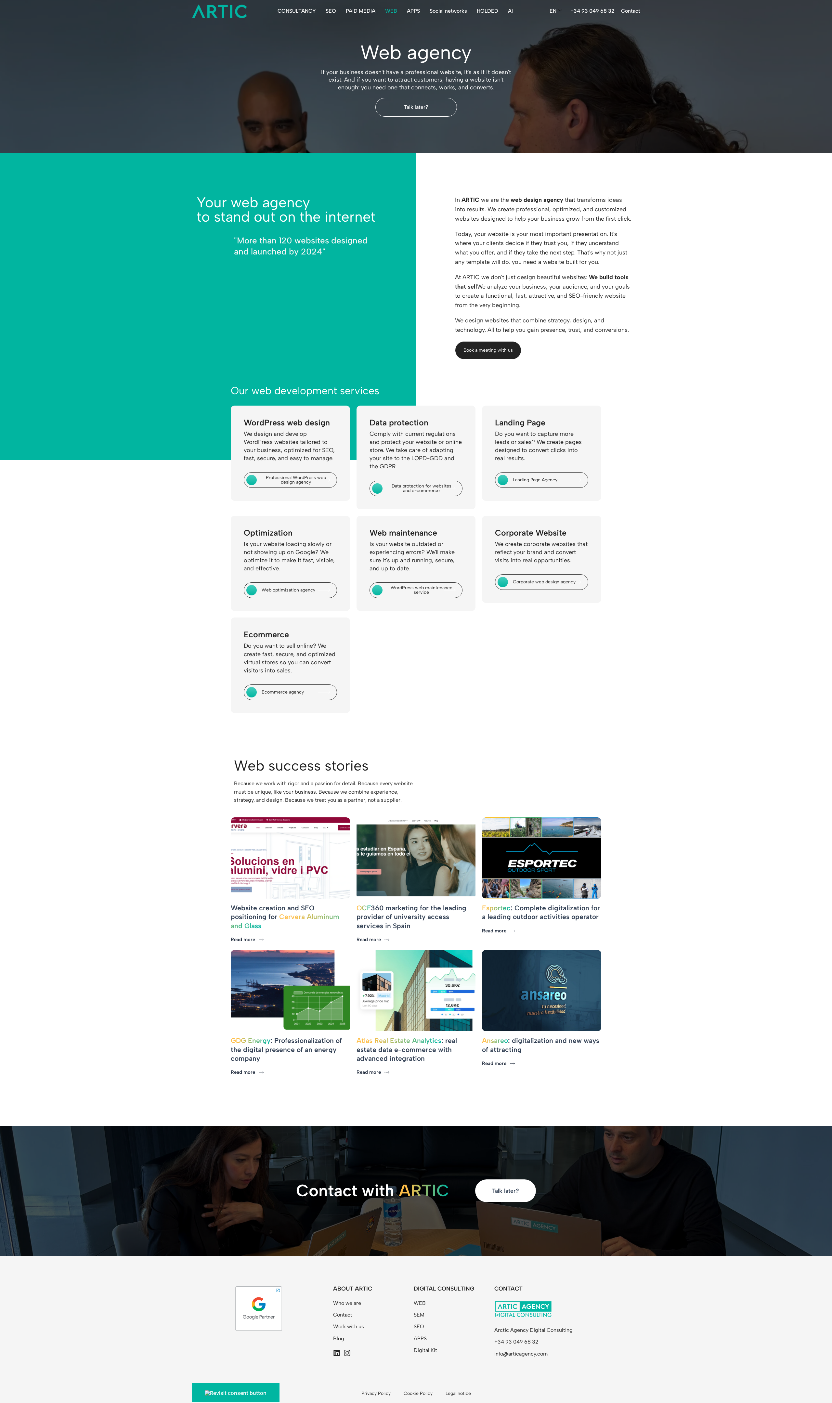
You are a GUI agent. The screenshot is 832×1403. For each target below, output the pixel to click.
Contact (630, 11)
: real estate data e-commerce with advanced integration (407, 1049)
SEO (331, 11)
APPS (413, 11)
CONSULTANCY (297, 11)
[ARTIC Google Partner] (258, 1308)
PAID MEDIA (360, 11)
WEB (391, 11)
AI (510, 11)
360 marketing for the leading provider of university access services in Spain (411, 917)
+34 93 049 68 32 (592, 11)
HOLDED (487, 11)
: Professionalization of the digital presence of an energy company (286, 1049)
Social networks (448, 11)
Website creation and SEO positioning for (285, 917)
